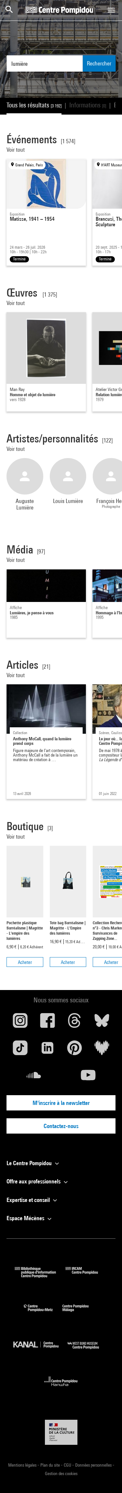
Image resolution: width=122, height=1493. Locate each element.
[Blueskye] (101, 1023)
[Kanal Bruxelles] (40, 1350)
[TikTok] (20, 1050)
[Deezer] (101, 1050)
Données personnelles (94, 1465)
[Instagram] (20, 1023)
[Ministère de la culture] (61, 1432)
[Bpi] (40, 1276)
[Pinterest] (74, 1050)
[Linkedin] (47, 1050)
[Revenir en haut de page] (106, 1477)
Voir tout (16, 149)
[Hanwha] (61, 1388)
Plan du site (50, 1465)
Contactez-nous (61, 1126)
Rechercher (99, 63)
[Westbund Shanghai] (88, 1350)
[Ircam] (86, 1276)
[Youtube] (88, 1077)
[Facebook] (47, 1023)
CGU (68, 1465)
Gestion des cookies (61, 1473)
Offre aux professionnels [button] (34, 1181)
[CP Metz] (43, 1313)
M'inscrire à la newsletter (61, 1102)
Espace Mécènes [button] (26, 1218)
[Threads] (74, 1023)
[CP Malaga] (80, 1313)
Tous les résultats (34, 105)
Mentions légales (22, 1465)
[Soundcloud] (34, 1077)
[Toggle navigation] (111, 10)
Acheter (25, 962)
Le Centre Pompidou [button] (30, 1163)
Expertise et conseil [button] (29, 1199)
